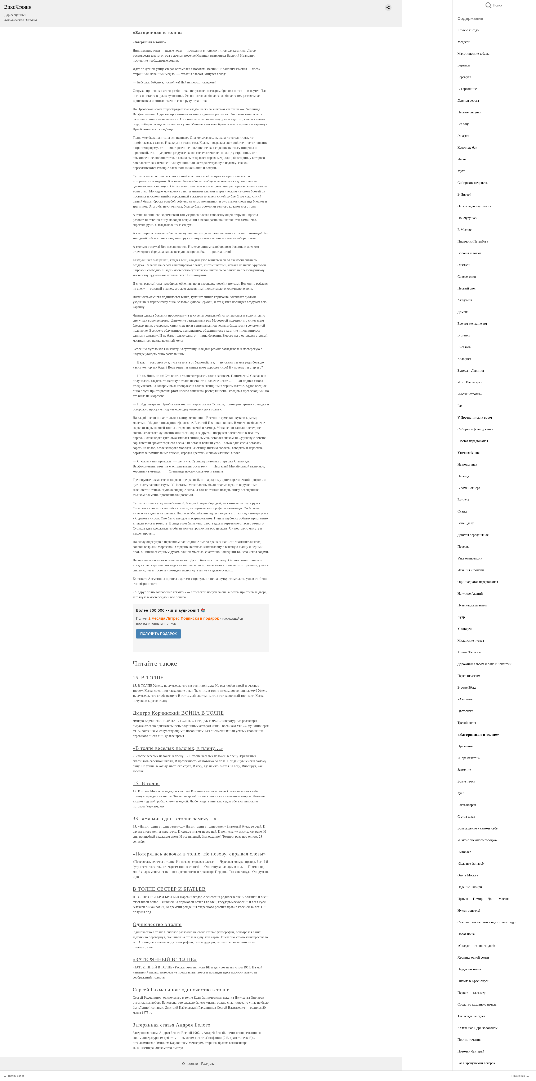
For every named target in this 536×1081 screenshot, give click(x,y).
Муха (461, 171)
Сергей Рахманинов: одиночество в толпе (181, 989)
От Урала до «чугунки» (474, 206)
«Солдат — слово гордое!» (476, 945)
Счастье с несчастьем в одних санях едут (486, 922)
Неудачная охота (469, 969)
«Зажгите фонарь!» (471, 863)
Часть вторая (466, 804)
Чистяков (464, 347)
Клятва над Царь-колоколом (477, 1027)
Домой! (462, 311)
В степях (463, 335)
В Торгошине (467, 88)
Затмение (464, 769)
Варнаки (463, 65)
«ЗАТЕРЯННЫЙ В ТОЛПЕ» (165, 959)
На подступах (467, 464)
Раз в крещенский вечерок (476, 1063)
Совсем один (466, 276)
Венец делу (465, 523)
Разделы (208, 1063)
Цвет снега (465, 711)
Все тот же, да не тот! (472, 323)
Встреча (463, 499)
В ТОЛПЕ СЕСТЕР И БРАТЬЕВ (169, 888)
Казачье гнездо (468, 30)
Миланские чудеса (470, 640)
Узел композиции (469, 558)
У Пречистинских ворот (474, 417)
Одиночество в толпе (157, 924)
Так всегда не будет (471, 1016)
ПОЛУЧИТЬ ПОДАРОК (158, 634)
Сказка (462, 511)
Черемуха (464, 77)
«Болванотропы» (469, 394)
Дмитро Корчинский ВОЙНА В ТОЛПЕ (178, 712)
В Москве (464, 229)
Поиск (493, 5)
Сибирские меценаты (472, 182)
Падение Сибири (469, 887)
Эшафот (463, 135)
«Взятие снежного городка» (477, 840)
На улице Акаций (470, 593)
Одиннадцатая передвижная (477, 581)
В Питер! (464, 194)
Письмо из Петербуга (472, 241)
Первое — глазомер (471, 992)
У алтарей (464, 628)
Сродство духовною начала (476, 1004)
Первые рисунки (469, 112)
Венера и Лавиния (470, 370)
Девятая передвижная (472, 534)
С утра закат (466, 816)
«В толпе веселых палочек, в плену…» (178, 748)
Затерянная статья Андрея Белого (171, 1024)
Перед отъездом (468, 675)
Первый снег (466, 288)
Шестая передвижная (472, 441)
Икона (461, 159)
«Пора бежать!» (468, 757)
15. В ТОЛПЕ (148, 677)
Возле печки (466, 781)
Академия (464, 300)
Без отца (463, 124)
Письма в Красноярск (472, 980)
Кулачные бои (467, 147)
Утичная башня (468, 452)
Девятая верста (468, 100)
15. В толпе (146, 783)
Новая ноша (466, 934)
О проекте (190, 1063)
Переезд (463, 476)
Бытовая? (464, 851)
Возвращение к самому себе (477, 828)
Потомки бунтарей (470, 1051)
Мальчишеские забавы (473, 53)
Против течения (469, 1039)
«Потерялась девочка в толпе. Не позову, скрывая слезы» (199, 853)
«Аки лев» (465, 699)
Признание (465, 746)
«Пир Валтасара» (469, 382)
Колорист (464, 358)
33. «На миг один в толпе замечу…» (175, 818)
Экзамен (463, 264)
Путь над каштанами (472, 605)
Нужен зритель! (468, 910)
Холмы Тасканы (469, 652)
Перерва (463, 546)
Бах (460, 405)
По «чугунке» (467, 217)
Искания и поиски (470, 570)
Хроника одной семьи (473, 957)
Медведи (463, 41)
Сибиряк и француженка (475, 429)
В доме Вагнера (468, 487)
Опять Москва (467, 875)
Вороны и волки (469, 253)
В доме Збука (466, 687)
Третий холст (466, 722)
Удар (460, 793)
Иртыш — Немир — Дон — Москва (483, 898)
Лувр (461, 617)
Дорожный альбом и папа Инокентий (484, 664)
